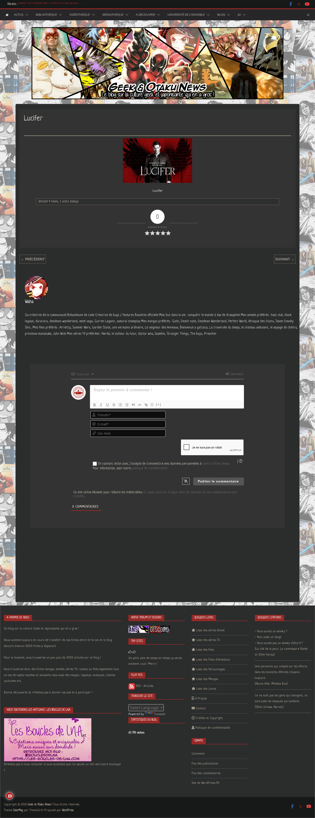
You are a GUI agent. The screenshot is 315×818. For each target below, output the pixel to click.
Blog (221, 14)
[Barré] (114, 405)
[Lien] (146, 405)
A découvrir (145, 14)
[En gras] (94, 405)
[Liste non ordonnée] (127, 405)
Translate (159, 714)
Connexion (236, 374)
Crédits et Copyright (209, 718)
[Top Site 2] (130, 652)
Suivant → (284, 259)
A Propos (201, 698)
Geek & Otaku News (215, 464)
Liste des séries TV (208, 640)
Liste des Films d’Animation (213, 660)
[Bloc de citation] (133, 405)
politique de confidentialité (149, 468)
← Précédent (33, 259)
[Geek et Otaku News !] (7, 15)
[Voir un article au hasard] (308, 14)
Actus (18, 14)
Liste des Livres (206, 689)
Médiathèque (112, 14)
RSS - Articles (144, 686)
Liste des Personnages (210, 669)
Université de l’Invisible (186, 14)
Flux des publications (205, 763)
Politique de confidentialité (212, 728)
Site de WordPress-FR (205, 783)
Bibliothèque (46, 14)
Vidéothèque (79, 14)
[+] (158, 404)
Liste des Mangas (207, 679)
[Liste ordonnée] (120, 405)
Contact (201, 708)
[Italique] (101, 405)
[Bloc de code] (140, 405)
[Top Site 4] (134, 652)
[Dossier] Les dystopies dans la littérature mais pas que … (49, 4)
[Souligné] (107, 405)
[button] (25, 14)
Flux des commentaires (206, 773)
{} (152, 404)
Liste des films (205, 650)
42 (239, 14)
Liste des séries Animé (210, 630)
